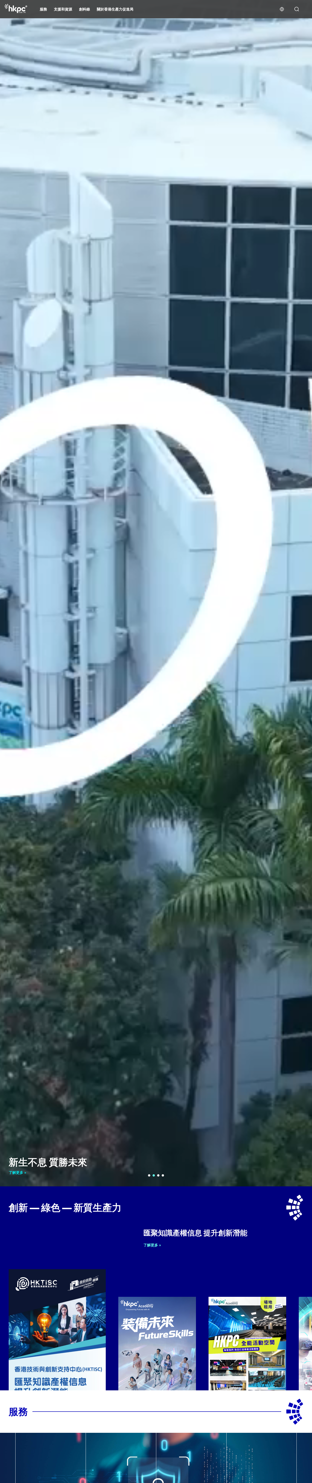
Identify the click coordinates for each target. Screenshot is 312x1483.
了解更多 (16, 1172)
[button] (149, 1175)
